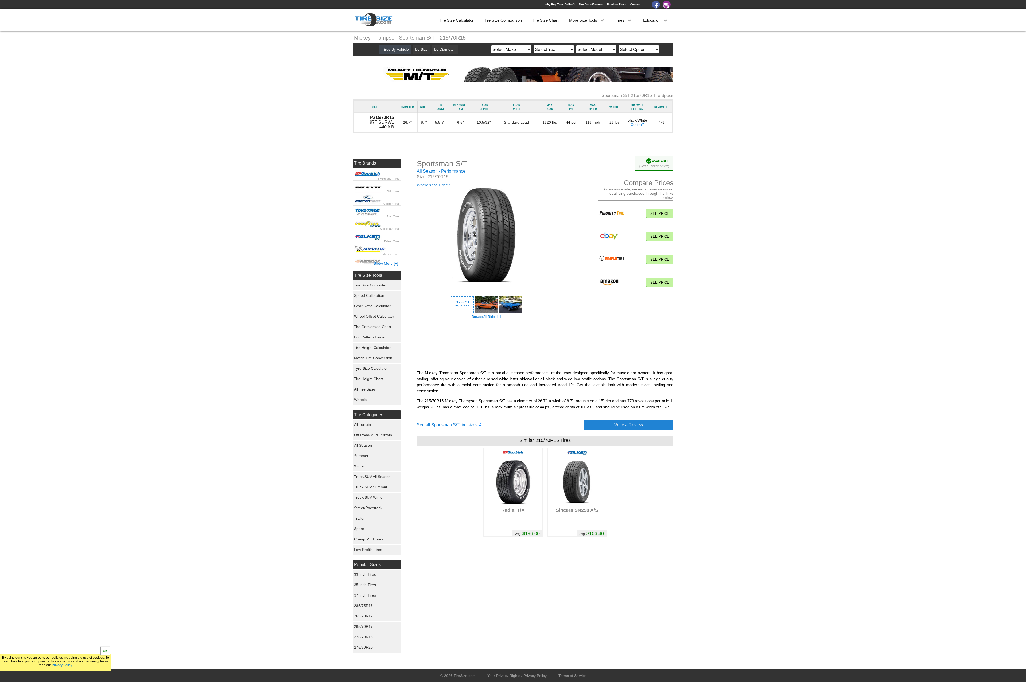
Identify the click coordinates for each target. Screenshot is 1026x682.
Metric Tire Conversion (373, 358)
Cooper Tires (391, 203)
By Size (421, 49)
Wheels (360, 399)
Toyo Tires (393, 216)
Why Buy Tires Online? (560, 4)
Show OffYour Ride (462, 304)
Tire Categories (368, 414)
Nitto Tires (393, 191)
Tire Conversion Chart (372, 327)
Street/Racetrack (368, 508)
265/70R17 (363, 616)
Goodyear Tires (389, 228)
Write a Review (628, 425)
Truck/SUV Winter (369, 497)
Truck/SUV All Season (372, 476)
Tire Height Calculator (372, 347)
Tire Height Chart (368, 379)
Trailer (359, 518)
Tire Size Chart (545, 20)
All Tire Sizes (365, 389)
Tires (620, 20)
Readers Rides (616, 4)
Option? (637, 124)
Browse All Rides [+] (486, 317)
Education (652, 20)
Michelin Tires (391, 253)
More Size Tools (583, 20)
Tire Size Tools (368, 275)
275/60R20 (363, 647)
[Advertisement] (545, 345)
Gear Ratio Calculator (372, 306)
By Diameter (444, 49)
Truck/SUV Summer (370, 487)
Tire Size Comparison (503, 20)
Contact (635, 4)
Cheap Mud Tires (368, 539)
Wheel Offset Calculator (374, 316)
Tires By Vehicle (395, 49)
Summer (361, 456)
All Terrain (362, 424)
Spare (359, 529)
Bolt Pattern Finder (370, 337)
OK (105, 651)
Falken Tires (391, 241)
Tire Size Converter (370, 285)
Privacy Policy (62, 665)
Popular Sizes (367, 564)
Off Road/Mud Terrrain (373, 435)
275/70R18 (363, 637)
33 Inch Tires (365, 574)
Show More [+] (386, 263)
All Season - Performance (441, 171)
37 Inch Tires (365, 595)
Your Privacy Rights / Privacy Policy (517, 675)
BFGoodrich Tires (388, 178)
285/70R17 (363, 626)
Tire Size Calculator (456, 20)
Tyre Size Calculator (371, 368)
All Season (363, 445)
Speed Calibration (369, 295)
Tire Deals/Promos (591, 4)
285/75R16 (363, 605)
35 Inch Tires (365, 585)
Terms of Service (572, 675)
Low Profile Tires (368, 549)
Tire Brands (365, 163)
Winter (359, 466)
